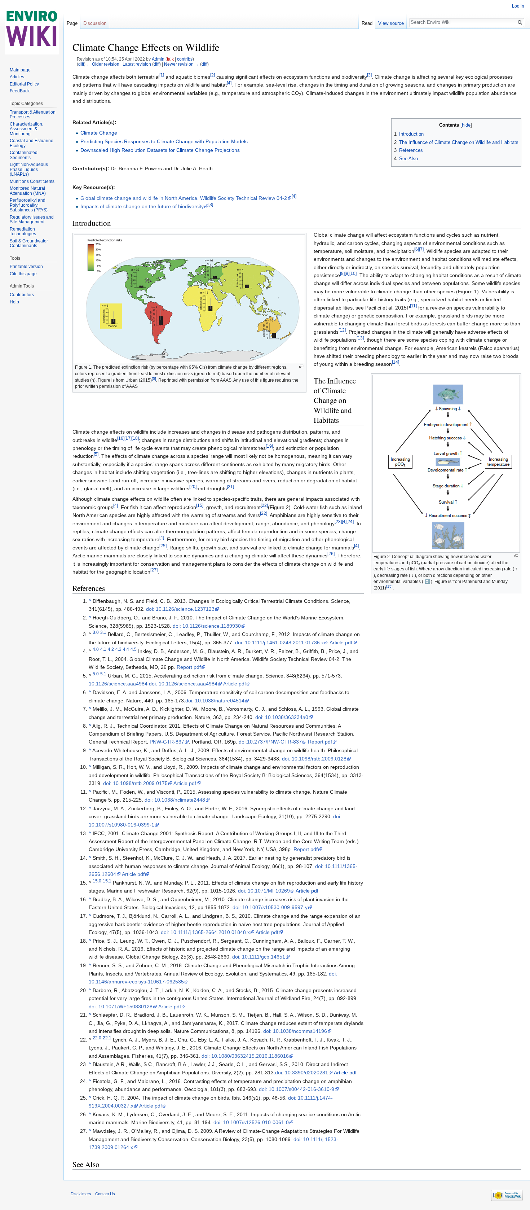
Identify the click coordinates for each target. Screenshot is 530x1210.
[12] (342, 330)
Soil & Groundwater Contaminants (29, 243)
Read (367, 23)
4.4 (126, 649)
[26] (331, 553)
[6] (416, 249)
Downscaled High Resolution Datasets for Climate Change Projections (160, 150)
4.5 (134, 649)
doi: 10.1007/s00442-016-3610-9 (296, 1089)
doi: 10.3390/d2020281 (301, 1072)
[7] (421, 249)
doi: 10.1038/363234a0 (281, 717)
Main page (20, 70)
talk (170, 59)
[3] (369, 75)
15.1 (107, 880)
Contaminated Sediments (23, 155)
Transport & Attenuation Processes (33, 115)
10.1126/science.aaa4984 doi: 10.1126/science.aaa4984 (153, 684)
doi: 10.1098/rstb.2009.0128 (314, 759)
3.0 (96, 632)
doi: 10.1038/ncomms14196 (295, 1031)
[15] (389, 586)
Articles (17, 76)
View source (391, 23)
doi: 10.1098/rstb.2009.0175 (135, 783)
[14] (395, 362)
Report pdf (189, 667)
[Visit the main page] (32, 29)
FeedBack (20, 90)
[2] (212, 75)
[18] (135, 438)
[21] (230, 486)
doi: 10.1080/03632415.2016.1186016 (245, 1056)
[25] (163, 545)
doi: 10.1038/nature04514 (214, 700)
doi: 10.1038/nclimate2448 (175, 800)
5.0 (96, 673)
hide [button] (466, 125)
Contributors (22, 294)
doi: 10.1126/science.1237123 (180, 609)
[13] (360, 338)
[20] (192, 486)
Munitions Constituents (32, 181)
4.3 (118, 649)
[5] (154, 379)
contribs (185, 59)
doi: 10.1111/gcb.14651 (258, 957)
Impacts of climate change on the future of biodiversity (142, 206)
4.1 (103, 649)
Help (14, 301)
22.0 (97, 1037)
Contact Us (105, 1194)
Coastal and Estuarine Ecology (31, 143)
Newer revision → (181, 64)
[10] (353, 273)
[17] (128, 438)
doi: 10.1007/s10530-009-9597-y (270, 907)
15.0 (97, 880)
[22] (264, 505)
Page (72, 23)
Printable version (26, 266)
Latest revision (137, 64)
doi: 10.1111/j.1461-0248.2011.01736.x (279, 642)
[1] (161, 75)
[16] (120, 438)
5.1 (103, 673)
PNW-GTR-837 (167, 742)
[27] (154, 569)
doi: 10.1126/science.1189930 (207, 626)
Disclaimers (81, 1194)
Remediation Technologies (23, 232)
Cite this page (23, 273)
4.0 (96, 649)
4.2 (111, 649)
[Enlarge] (301, 366)
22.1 (107, 1037)
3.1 (103, 632)
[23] (338, 521)
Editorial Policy (24, 84)
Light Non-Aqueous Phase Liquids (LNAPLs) (29, 169)
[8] (342, 273)
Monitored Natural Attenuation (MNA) (28, 191)
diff (81, 64)
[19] (269, 446)
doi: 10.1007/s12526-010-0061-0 (251, 1122)
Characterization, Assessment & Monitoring (26, 129)
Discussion (94, 23)
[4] (229, 83)
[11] (413, 305)
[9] (347, 273)
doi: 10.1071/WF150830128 (121, 1006)
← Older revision (103, 64)
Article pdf (341, 642)
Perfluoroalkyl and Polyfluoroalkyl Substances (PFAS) (29, 205)
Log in (518, 6)
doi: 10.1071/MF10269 (264, 891)
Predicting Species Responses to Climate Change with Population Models (164, 141)
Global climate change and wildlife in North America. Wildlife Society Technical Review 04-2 (183, 198)
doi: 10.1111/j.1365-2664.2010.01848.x (205, 932)
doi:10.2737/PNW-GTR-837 (270, 742)
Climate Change (98, 133)
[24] (350, 521)
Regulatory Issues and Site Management (32, 220)
